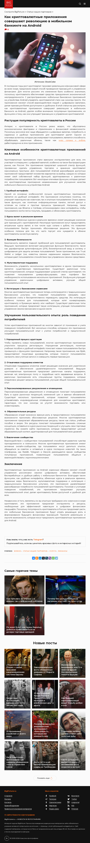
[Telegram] (56, 558)
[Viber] (50, 558)
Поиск (77, 4)
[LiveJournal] (46, 558)
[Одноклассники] (36, 558)
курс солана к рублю (72, 140)
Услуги (52, 551)
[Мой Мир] (40, 558)
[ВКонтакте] (33, 558)
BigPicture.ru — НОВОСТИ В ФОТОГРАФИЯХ (22, 819)
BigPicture (19, 12)
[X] (43, 558)
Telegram (38, 540)
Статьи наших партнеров (39, 12)
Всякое (17, 551)
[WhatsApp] (53, 558)
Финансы (62, 551)
